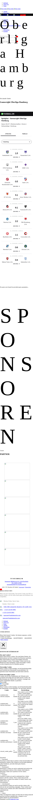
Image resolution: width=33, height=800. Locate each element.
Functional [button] (3, 757)
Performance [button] (3, 765)
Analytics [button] (2, 773)
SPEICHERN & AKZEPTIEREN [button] (9, 797)
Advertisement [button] (4, 782)
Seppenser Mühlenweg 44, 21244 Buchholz (16, 581)
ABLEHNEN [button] (28, 638)
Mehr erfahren (4, 639)
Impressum (21, 587)
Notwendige (5, 684)
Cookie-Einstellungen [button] (6, 638)
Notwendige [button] (3, 682)
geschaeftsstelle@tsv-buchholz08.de (16, 584)
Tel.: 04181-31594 (16, 583)
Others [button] (2, 791)
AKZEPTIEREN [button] (18, 638)
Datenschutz (28, 587)
